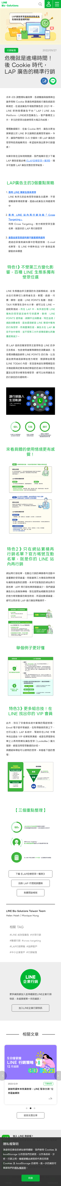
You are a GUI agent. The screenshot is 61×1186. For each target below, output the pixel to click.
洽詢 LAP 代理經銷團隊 (30, 883)
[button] (26, 1108)
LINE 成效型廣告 (20, 935)
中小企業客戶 (18, 952)
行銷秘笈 (32, 952)
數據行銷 (15, 940)
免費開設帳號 (30, 892)
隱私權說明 (20, 1168)
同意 (30, 1178)
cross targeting (32, 940)
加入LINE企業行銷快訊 (30, 1008)
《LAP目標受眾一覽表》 (38, 160)
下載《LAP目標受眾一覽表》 (30, 874)
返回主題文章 (30, 1115)
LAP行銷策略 (18, 946)
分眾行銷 (36, 935)
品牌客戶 (32, 946)
